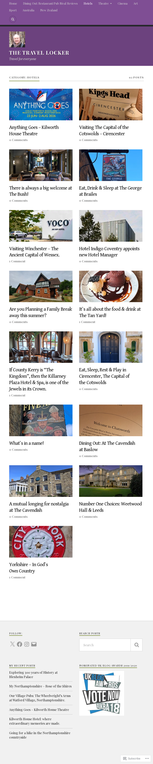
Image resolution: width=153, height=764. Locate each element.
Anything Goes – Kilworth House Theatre (34, 131)
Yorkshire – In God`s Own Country (28, 568)
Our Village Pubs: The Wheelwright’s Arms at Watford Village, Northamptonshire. (40, 698)
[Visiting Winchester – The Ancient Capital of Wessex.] (41, 226)
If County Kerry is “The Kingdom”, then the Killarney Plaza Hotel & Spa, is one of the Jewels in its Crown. (39, 379)
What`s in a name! (26, 443)
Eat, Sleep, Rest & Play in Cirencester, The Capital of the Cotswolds (104, 376)
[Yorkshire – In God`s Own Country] (41, 542)
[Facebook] (19, 642)
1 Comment (17, 261)
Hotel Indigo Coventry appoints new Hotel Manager (109, 252)
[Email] (34, 642)
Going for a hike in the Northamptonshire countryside (39, 735)
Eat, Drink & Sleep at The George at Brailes (110, 191)
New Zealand (48, 10)
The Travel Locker (39, 52)
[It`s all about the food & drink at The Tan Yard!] (110, 286)
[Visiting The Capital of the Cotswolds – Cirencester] (110, 104)
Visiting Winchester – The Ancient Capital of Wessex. (34, 252)
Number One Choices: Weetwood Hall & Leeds (110, 507)
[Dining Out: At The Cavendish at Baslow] (110, 420)
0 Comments (18, 140)
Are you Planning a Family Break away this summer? (40, 312)
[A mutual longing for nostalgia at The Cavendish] (41, 481)
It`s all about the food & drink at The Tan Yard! (110, 312)
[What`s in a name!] (41, 420)
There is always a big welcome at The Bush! (40, 191)
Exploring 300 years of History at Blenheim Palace (33, 674)
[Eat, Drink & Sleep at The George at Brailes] (110, 165)
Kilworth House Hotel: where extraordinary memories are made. (34, 721)
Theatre (103, 3)
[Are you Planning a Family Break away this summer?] (41, 286)
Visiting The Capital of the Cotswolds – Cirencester (104, 131)
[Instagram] (27, 642)
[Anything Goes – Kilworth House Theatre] (41, 104)
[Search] (12, 19)
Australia (28, 10)
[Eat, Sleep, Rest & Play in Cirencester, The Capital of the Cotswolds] (110, 347)
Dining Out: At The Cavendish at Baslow (107, 446)
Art (135, 3)
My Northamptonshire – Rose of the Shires (40, 686)
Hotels (88, 3)
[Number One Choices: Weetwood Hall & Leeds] (110, 481)
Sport (13, 10)
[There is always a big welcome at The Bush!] (41, 165)
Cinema (123, 3)
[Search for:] (111, 645)
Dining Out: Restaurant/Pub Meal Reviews (50, 3)
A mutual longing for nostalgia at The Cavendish (39, 507)
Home (13, 3)
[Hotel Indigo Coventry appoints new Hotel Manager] (110, 226)
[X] (12, 642)
